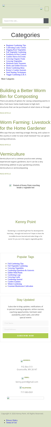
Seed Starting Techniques (16, 72)
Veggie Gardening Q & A (16, 75)
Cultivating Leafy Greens (16, 48)
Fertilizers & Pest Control (16, 54)
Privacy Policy (12, 420)
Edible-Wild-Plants (15, 273)
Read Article (5, 113)
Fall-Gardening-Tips (16, 264)
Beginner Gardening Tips (16, 45)
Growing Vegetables (14, 61)
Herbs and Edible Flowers (16, 66)
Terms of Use (11, 422)
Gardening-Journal (15, 279)
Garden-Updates (14, 282)
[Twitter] (16, 244)
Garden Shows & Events (16, 57)
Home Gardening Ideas (15, 68)
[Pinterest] (30, 244)
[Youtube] (25, 244)
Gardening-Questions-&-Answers (21, 270)
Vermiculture (12, 154)
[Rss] (35, 244)
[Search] (46, 20)
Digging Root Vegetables (16, 50)
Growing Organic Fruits (15, 59)
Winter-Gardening (15, 284)
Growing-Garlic (14, 277)
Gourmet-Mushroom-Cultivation (20, 286)
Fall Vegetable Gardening (16, 52)
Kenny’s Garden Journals (16, 70)
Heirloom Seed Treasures (16, 63)
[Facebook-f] (20, 244)
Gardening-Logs (14, 275)
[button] (41, 9)
